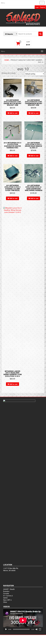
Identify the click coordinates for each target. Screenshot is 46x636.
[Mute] (37, 629)
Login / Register (40, 7)
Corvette (6, 593)
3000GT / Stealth (9, 589)
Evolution (6, 591)
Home (6, 60)
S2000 (5, 598)
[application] (23, 620)
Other (5, 602)
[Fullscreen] (40, 629)
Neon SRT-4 (7, 600)
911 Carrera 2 (8, 596)
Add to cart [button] (13, 113)
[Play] (6, 629)
